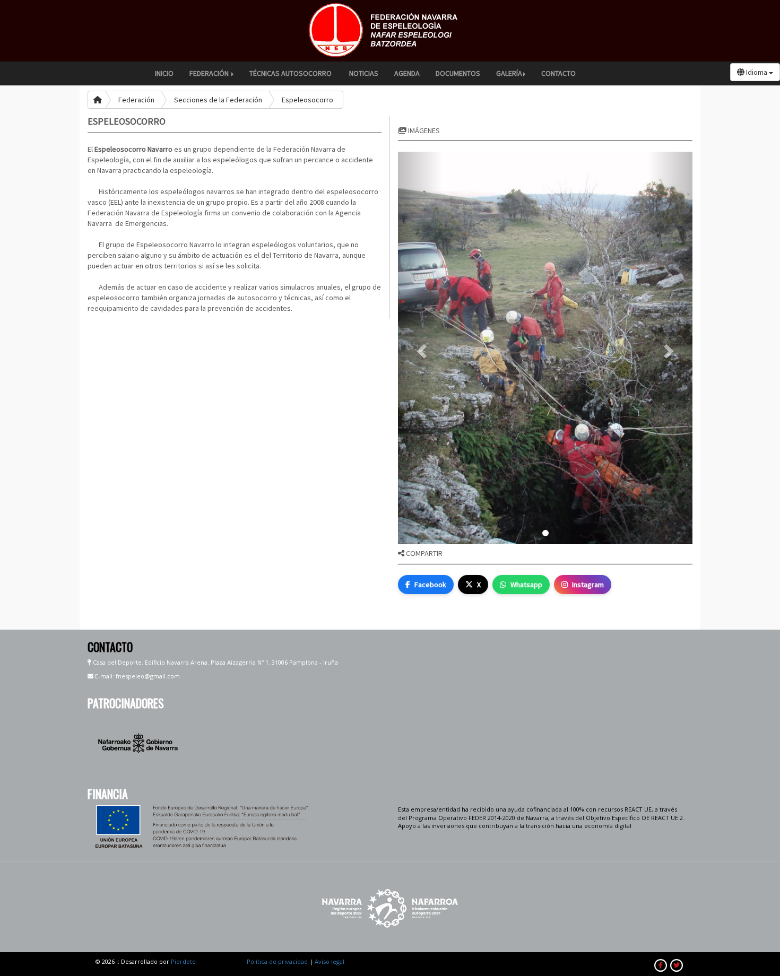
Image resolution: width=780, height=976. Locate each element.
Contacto (558, 73)
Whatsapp (526, 584)
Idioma (756, 72)
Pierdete (183, 961)
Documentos (458, 73)
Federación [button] (209, 73)
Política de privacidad (277, 961)
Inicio (164, 73)
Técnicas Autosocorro (291, 73)
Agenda (407, 73)
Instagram (588, 584)
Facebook (430, 584)
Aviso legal (329, 961)
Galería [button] (509, 73)
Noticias (363, 73)
